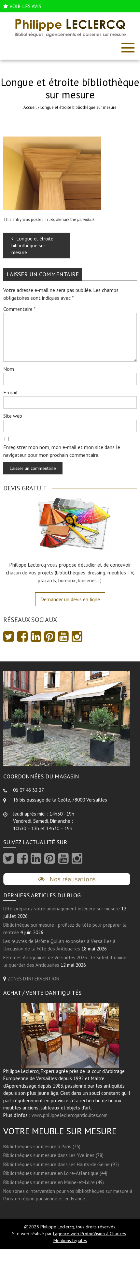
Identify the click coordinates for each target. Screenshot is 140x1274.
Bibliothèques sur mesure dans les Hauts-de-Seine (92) (61, 1164)
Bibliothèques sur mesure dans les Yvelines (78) (53, 1155)
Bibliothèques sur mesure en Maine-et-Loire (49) (53, 1182)
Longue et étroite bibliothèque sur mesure (32, 245)
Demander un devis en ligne (70, 599)
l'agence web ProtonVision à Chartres (89, 1234)
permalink (85, 219)
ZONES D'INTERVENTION (33, 979)
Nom (8, 369)
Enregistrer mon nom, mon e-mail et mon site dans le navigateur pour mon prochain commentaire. (61, 451)
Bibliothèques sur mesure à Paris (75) (41, 1146)
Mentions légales (70, 1240)
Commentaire (19, 309)
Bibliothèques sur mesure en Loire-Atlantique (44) (55, 1173)
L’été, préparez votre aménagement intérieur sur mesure (61, 908)
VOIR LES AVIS (25, 6)
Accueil (30, 107)
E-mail (10, 392)
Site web (12, 416)
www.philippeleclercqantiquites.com (69, 1115)
